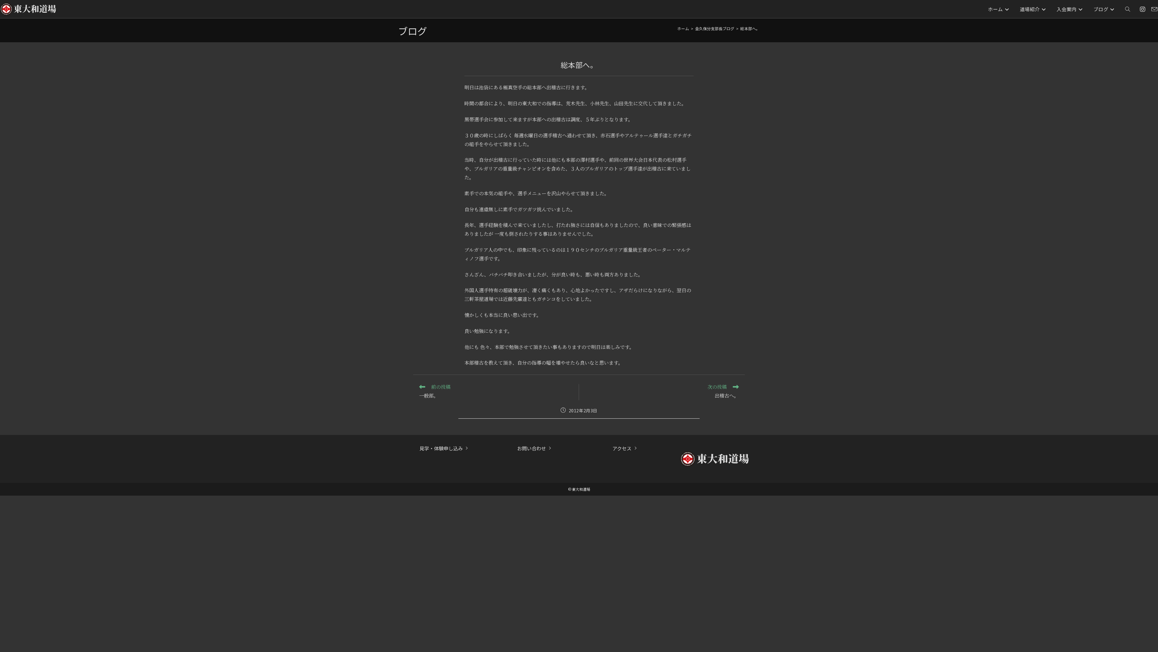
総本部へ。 (750, 28)
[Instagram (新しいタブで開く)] (1142, 9)
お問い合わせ (531, 448)
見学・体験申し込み (441, 448)
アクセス (621, 448)
